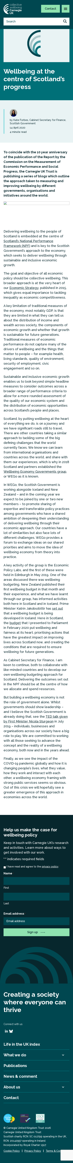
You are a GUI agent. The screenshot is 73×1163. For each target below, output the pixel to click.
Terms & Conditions (57, 1150)
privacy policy (50, 866)
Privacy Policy (32, 1150)
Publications (15, 1065)
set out (57, 608)
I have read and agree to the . (33, 866)
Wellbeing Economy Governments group (35, 471)
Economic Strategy (23, 288)
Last (6, 903)
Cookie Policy (12, 1150)
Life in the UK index (22, 1044)
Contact (50, 8)
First (6, 887)
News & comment (20, 1076)
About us (12, 1087)
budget (15, 623)
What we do (15, 1055)
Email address (15, 913)
